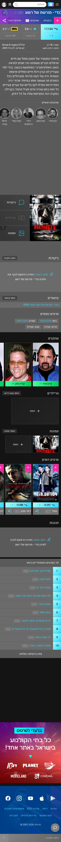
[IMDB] (14, 29)
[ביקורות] (15, 197)
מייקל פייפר (22, 321)
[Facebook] (8, 798)
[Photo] (46, 444)
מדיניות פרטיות (28, 815)
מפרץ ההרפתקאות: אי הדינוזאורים (31, 629)
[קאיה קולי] (16, 109)
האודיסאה (45, 579)
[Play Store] (53, 798)
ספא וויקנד (44, 604)
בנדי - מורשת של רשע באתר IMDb (41, 305)
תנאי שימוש (45, 815)
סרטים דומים (14, 20)
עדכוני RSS (33, 809)
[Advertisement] (30, 162)
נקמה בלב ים (44, 587)
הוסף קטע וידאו (11, 393)
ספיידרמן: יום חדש (40, 571)
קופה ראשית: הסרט (40, 646)
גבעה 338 (45, 612)
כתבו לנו (13, 815)
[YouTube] (30, 798)
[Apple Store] (41, 798)
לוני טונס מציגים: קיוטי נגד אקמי (33, 596)
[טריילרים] (15, 212)
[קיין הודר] (53, 109)
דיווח (45, 809)
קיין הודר (47, 383)
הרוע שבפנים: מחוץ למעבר (36, 621)
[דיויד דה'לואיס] (29, 109)
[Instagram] (19, 798)
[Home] (50, 4)
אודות (54, 809)
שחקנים (32, 20)
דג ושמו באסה (43, 637)
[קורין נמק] (41, 109)
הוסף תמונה (9, 431)
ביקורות (47, 20)
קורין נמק (20, 383)
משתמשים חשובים (14, 809)
